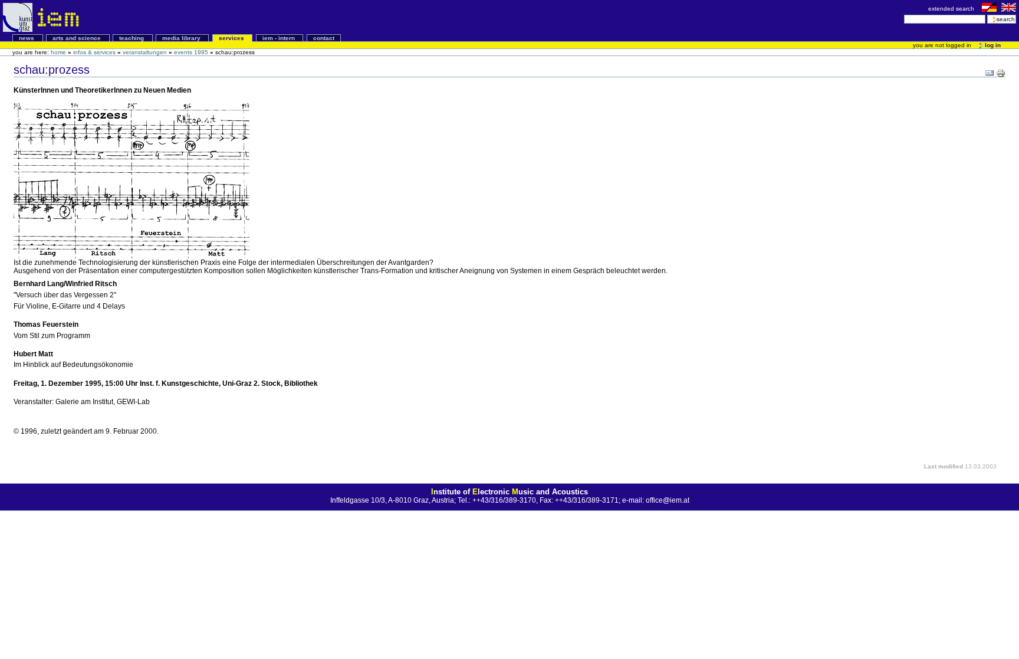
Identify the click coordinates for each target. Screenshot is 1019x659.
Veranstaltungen (145, 52)
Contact (323, 38)
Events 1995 (191, 52)
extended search (952, 8)
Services (232, 38)
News (27, 38)
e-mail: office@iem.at (655, 500)
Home (58, 52)
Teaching (132, 38)
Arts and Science (77, 38)
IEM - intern (279, 38)
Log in (992, 45)
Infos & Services (94, 52)
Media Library (182, 38)
